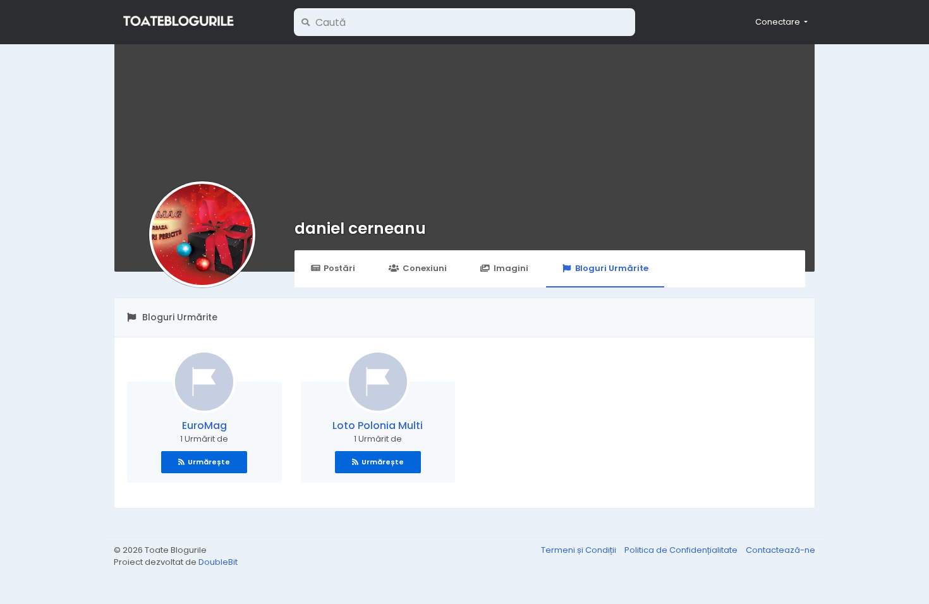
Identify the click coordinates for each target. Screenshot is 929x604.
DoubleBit (218, 562)
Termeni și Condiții (579, 550)
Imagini (511, 268)
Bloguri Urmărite (611, 268)
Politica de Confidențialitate (681, 550)
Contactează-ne (780, 550)
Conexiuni (425, 268)
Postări (339, 268)
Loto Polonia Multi (377, 425)
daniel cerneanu (360, 228)
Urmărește (209, 462)
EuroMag (204, 425)
